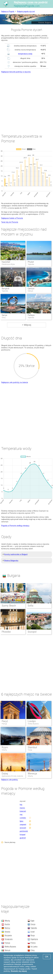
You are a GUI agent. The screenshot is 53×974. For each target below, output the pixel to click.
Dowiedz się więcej (19, 971)
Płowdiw (6, 631)
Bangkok (5, 288)
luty (21, 804)
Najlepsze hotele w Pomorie (12, 218)
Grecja (33, 924)
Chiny (33, 950)
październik (24, 831)
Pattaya (31, 315)
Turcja (30, 750)
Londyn (32, 721)
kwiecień (23, 811)
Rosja (33, 935)
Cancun (31, 288)
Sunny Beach (9, 605)
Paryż (5, 721)
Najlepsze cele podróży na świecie (14, 382)
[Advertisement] (26, 101)
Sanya (4, 315)
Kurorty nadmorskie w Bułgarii (15, 554)
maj (21, 814)
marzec (22, 808)
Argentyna (34, 939)
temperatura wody (25, 54)
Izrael (33, 932)
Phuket (31, 262)
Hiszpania (8, 935)
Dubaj (5, 773)
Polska (33, 943)
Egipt (32, 921)
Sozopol (32, 631)
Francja (4, 724)
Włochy (4, 750)
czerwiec (23, 818)
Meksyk (7, 950)
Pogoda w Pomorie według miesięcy (15, 526)
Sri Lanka (34, 946)
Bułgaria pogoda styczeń (26, 11)
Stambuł (32, 747)
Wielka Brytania (33, 724)
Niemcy (7, 928)
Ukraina (7, 932)
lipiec (21, 821)
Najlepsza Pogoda (7, 11)
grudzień (23, 838)
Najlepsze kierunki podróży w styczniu (16, 72)
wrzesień (23, 828)
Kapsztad (6, 262)
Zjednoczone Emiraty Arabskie (12, 776)
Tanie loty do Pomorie (9, 222)
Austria (7, 924)
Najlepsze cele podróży (9, 780)
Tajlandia (34, 928)
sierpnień (23, 824)
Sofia (30, 605)
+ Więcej (26, 325)
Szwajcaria (8, 939)
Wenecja (32, 773)
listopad (22, 834)
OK (46, 956)
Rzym (5, 747)
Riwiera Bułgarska (11, 560)
